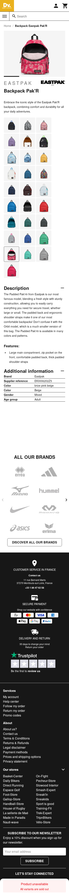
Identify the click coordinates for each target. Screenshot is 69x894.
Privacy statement (15, 761)
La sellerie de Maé (15, 813)
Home (7, 26)
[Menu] (4, 16)
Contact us (34, 575)
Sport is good (45, 803)
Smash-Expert (45, 790)
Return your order (34, 647)
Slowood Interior (47, 785)
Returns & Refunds (16, 743)
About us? (10, 729)
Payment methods (15, 752)
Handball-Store (13, 803)
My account (11, 697)
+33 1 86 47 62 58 (34, 587)
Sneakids (42, 799)
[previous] (2, 500)
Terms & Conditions (16, 738)
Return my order (14, 710)
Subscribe (34, 861)
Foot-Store (10, 794)
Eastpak (18, 83)
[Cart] (65, 6)
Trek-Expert (44, 813)
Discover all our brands (34, 542)
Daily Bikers (11, 780)
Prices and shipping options (22, 756)
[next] (66, 500)
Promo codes (12, 715)
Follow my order (14, 706)
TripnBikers (44, 817)
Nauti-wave (11, 822)
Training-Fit (44, 808)
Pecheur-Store (46, 780)
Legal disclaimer (14, 747)
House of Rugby (14, 808)
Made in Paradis (14, 817)
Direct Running (13, 785)
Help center (11, 701)
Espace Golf (11, 790)
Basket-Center (13, 776)
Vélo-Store (43, 822)
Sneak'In (42, 794)
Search (22, 16)
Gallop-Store (11, 799)
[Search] (14, 16)
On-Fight (42, 776)
